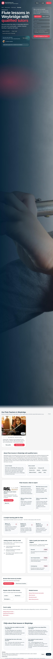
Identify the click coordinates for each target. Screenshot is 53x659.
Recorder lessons (33, 597)
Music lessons (7, 7)
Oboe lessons (32, 595)
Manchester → (18, 595)
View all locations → (8, 583)
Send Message (19, 444)
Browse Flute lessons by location (36, 593)
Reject (43, 654)
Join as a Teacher (8, 500)
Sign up (48, 2)
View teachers (25, 38)
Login (42, 2)
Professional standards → (9, 613)
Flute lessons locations (21, 583)
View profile (8, 444)
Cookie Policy (4, 656)
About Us (7, 503)
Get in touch (37, 16)
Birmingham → (7, 599)
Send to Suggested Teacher (42, 36)
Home (37, 2)
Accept (48, 654)
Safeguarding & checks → (9, 611)
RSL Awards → (6, 615)
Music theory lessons (33, 599)
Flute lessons (13, 7)
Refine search (46, 16)
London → (6, 595)
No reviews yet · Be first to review (15, 437)
